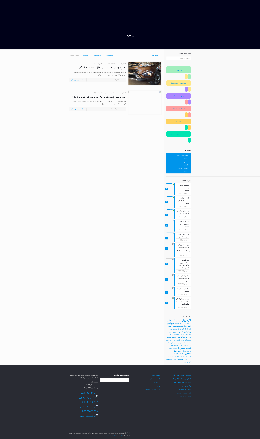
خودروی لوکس (185, 326)
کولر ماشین (176, 359)
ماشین (176, 340)
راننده (181, 332)
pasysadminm (111, 64)
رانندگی (177, 332)
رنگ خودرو (171, 332)
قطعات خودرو (181, 337)
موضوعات (85, 55)
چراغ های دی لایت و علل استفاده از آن (102, 68)
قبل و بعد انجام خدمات (184, 393)
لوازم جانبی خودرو (183, 168)
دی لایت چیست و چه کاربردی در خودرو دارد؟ (99, 97)
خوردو (170, 326)
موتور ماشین (188, 345)
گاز (171, 359)
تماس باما (157, 382)
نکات (183, 345)
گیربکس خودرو (187, 362)
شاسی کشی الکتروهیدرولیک (182, 382)
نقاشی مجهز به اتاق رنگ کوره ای (181, 379)
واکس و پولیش (186, 386)
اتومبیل (186, 320)
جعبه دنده (177, 323)
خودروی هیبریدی (176, 326)
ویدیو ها (157, 386)
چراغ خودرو (181, 359)
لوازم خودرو (184, 340)
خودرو (170, 323)
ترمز (181, 323)
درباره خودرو (184, 329)
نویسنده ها (109, 55)
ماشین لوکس (182, 343)
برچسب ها (97, 55)
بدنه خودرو (188, 323)
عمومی (186, 162)
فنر (186, 337)
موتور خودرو (170, 343)
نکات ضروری (177, 346)
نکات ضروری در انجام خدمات (151, 390)
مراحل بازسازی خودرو (185, 397)
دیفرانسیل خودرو (173, 329)
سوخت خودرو (187, 334)
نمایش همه (155, 55)
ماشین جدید (169, 340)
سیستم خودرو (180, 335)
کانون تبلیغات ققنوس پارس (114, 436)
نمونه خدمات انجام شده (153, 379)
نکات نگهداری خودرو (181, 355)
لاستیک (174, 337)
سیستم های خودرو (182, 155)
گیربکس (168, 359)
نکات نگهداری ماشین (178, 356)
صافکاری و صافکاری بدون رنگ (182, 375)
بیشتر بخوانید (74, 80)
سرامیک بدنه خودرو (185, 390)
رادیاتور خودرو (187, 332)
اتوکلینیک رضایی (174, 320)
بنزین (184, 323)
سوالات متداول (155, 375)
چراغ (186, 359)
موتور (175, 343)
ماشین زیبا (188, 343)
